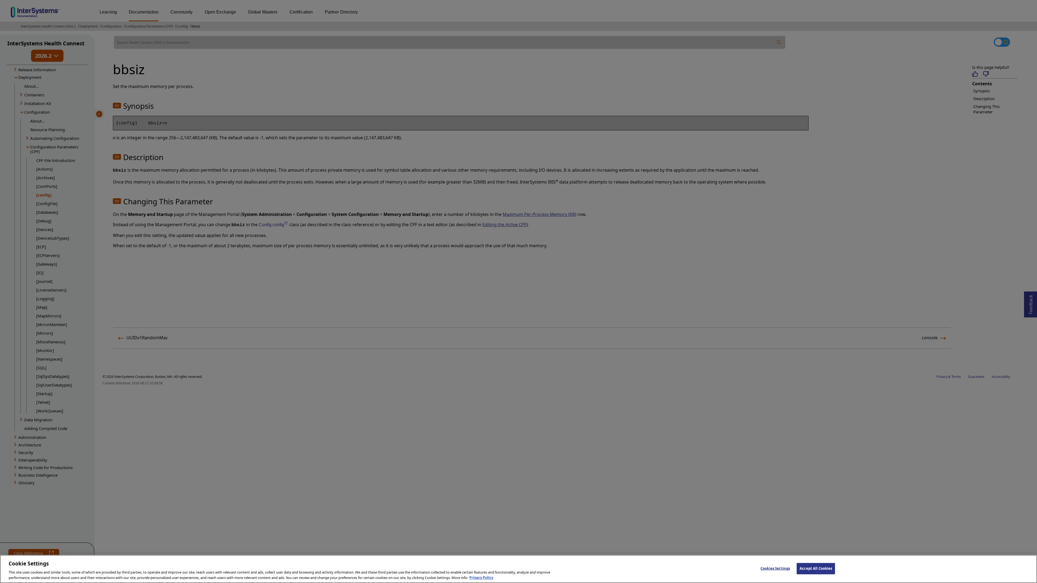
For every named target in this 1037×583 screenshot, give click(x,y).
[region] (518, 569)
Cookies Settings (775, 568)
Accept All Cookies (816, 568)
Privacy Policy (481, 577)
